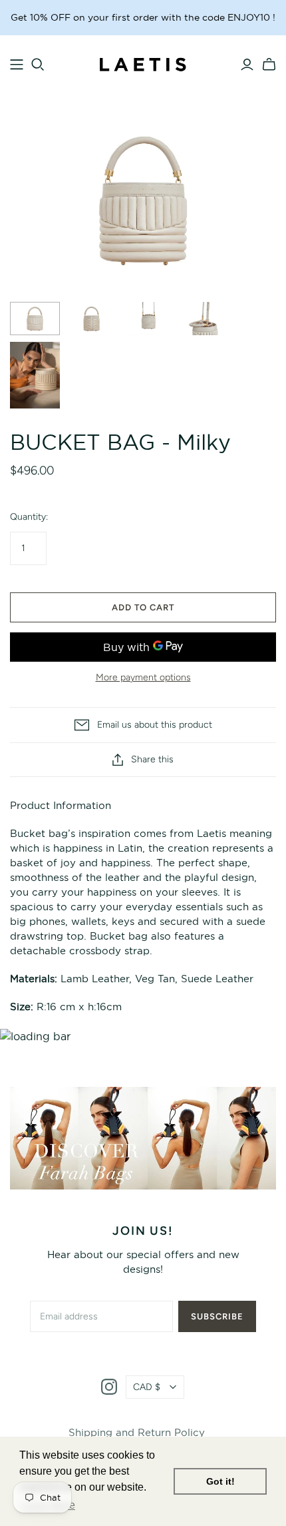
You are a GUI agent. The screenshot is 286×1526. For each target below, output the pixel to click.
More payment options (143, 677)
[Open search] (38, 64)
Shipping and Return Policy (137, 1432)
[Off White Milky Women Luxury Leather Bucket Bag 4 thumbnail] (204, 318)
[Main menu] (16, 64)
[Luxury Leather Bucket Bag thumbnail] (35, 318)
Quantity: (29, 516)
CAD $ (146, 1387)
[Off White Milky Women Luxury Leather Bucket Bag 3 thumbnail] (148, 318)
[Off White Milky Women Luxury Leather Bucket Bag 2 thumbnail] (91, 318)
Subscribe (217, 1316)
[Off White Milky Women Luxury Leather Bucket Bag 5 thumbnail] (35, 375)
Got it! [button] (220, 1481)
